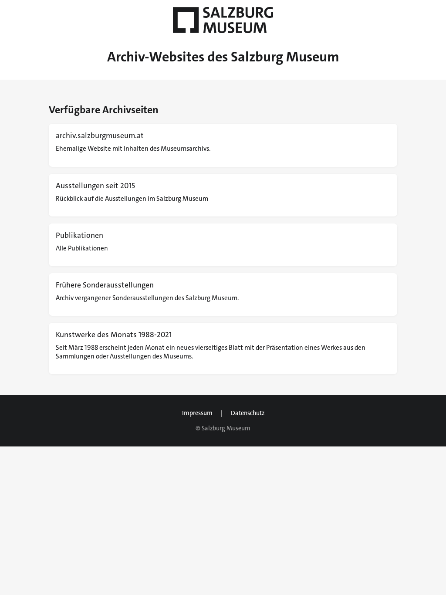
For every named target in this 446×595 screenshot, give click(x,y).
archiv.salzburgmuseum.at (100, 136)
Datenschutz (247, 413)
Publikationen (79, 235)
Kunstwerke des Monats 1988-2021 (114, 335)
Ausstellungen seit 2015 (95, 186)
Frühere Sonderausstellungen (105, 285)
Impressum (197, 413)
